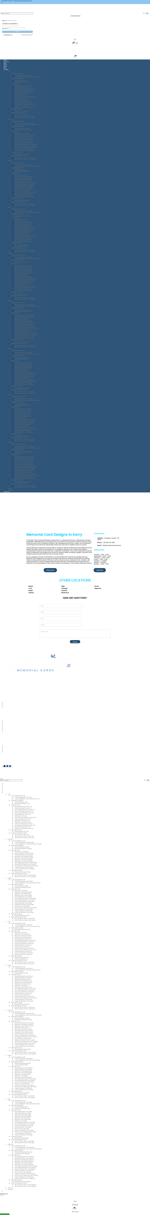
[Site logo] (8, 11)
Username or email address (10, 23)
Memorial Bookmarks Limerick (23, 311)
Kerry (9, 207)
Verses (5, 725)
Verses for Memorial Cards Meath (24, 384)
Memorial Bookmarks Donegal (23, 130)
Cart (4, 749)
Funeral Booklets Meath (21, 359)
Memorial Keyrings (16, 109)
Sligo (9, 394)
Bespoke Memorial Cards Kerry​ (23, 241)
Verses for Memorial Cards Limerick (25, 338)
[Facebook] (4, 766)
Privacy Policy (7, 752)
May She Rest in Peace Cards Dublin (25, 205)
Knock (10, 253)
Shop (4, 724)
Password (5, 28)
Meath (9, 348)
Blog (4, 731)
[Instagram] (10, 766)
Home (5, 721)
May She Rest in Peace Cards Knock (25, 299)
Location (5, 730)
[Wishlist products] (75, 39)
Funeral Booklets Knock (21, 262)
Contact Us (6, 728)
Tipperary (10, 442)
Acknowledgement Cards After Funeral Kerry (27, 212)
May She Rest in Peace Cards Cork (24, 117)
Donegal (10, 119)
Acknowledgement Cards (18, 73)
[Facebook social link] (2, 3)
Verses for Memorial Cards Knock (24, 290)
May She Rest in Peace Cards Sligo (24, 441)
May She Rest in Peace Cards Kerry (25, 251)
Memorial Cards (15, 83)
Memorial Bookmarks (17, 78)
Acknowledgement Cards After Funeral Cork (27, 77)
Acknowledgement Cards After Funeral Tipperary (28, 448)
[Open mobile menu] (75, 46)
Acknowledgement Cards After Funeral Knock (27, 258)
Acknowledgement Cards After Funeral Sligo (27, 400)
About (5, 722)
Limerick (10, 301)
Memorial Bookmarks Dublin (23, 171)
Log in (17, 31)
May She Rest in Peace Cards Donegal (25, 159)
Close (1, 778)
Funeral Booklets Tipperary (22, 453)
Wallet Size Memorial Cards (19, 112)
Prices (5, 727)
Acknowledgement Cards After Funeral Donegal (28, 125)
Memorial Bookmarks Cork (22, 82)
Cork (9, 71)
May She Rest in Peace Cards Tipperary (26, 487)
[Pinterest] (7, 766)
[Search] (147, 13)
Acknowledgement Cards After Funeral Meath (27, 354)
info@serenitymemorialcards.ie (23, 1)
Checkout (6, 747)
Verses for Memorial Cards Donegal (24, 150)
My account (6, 745)
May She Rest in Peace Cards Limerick (25, 347)
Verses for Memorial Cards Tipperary (25, 478)
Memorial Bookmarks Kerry (22, 216)
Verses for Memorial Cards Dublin (24, 196)
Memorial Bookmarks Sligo (22, 405)
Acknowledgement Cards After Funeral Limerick (28, 306)
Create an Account (11, 20)
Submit (75, 642)
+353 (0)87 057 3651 (7, 1)
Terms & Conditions (9, 750)
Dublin (10, 160)
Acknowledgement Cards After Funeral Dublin (28, 166)
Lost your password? (27, 35)
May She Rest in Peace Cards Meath (25, 393)
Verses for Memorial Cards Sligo (24, 432)
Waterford (10, 490)
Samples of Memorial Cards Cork (24, 107)
